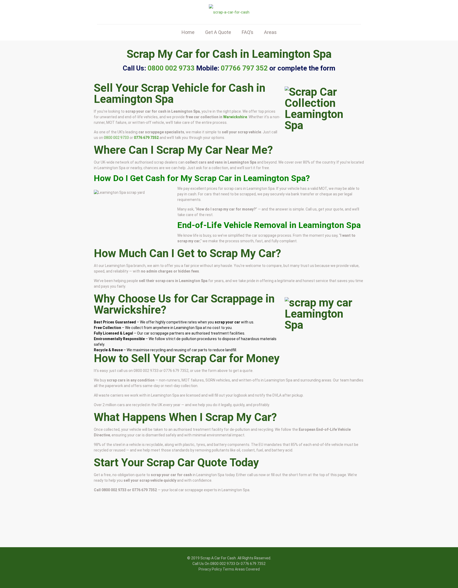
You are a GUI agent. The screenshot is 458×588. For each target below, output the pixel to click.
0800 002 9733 (116, 137)
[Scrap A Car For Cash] (229, 12)
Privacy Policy (210, 569)
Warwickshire (235, 117)
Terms (228, 569)
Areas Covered (247, 569)
